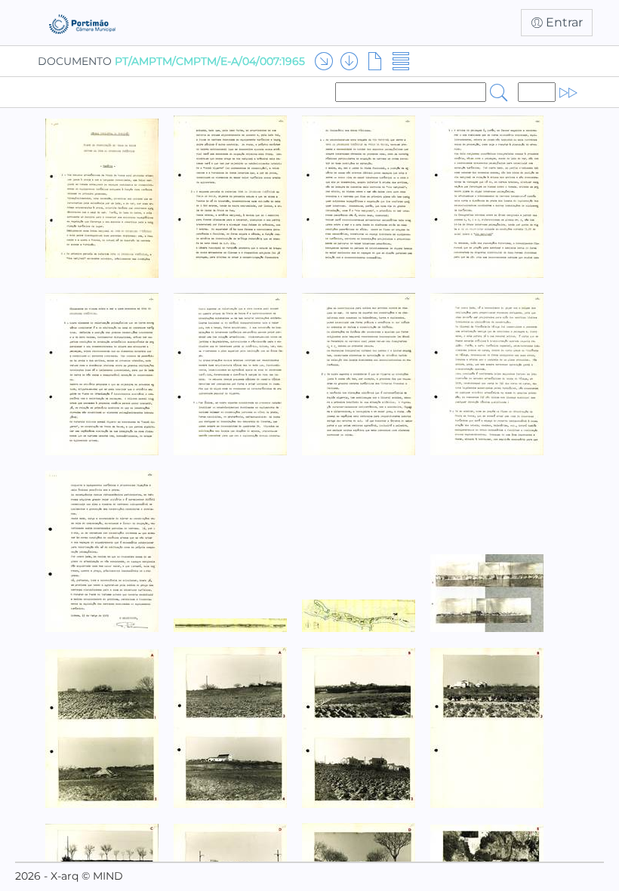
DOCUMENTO (171, 61)
